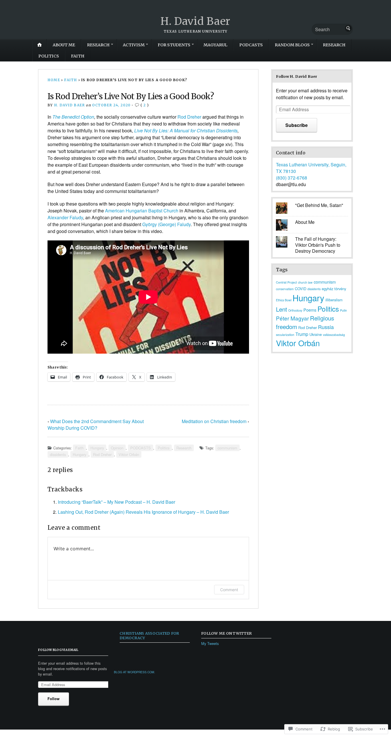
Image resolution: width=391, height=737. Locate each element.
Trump (301, 334)
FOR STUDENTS (174, 44)
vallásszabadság (334, 334)
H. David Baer (195, 21)
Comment (229, 589)
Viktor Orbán (129, 454)
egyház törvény (334, 288)
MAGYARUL (215, 44)
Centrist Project (286, 282)
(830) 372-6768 (291, 177)
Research (334, 44)
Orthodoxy (295, 310)
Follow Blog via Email (58, 650)
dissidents (58, 454)
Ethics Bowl (283, 300)
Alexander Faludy (65, 217)
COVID (300, 288)
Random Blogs (292, 44)
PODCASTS (251, 44)
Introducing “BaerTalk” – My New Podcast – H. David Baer (116, 502)
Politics (163, 448)
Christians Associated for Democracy (149, 635)
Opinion (117, 448)
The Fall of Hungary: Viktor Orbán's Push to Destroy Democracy (317, 245)
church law (305, 282)
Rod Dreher (189, 116)
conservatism (285, 289)
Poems (309, 310)
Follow (54, 698)
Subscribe (296, 125)
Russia (326, 326)
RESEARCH (98, 44)
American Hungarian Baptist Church (141, 210)
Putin (343, 310)
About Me (305, 222)
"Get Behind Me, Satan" (319, 205)
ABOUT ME (64, 44)
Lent (281, 309)
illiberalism (334, 299)
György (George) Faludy (166, 224)
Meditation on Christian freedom (214, 421)
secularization (285, 334)
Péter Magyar (292, 318)
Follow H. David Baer (296, 76)
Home (54, 80)
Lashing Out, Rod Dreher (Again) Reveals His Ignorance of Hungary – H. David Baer (143, 512)
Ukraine (315, 334)
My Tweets (210, 643)
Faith (77, 56)
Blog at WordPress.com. (134, 672)
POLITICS (48, 56)
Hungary (97, 448)
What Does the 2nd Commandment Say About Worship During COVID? (96, 424)
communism (227, 448)
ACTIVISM (134, 44)
